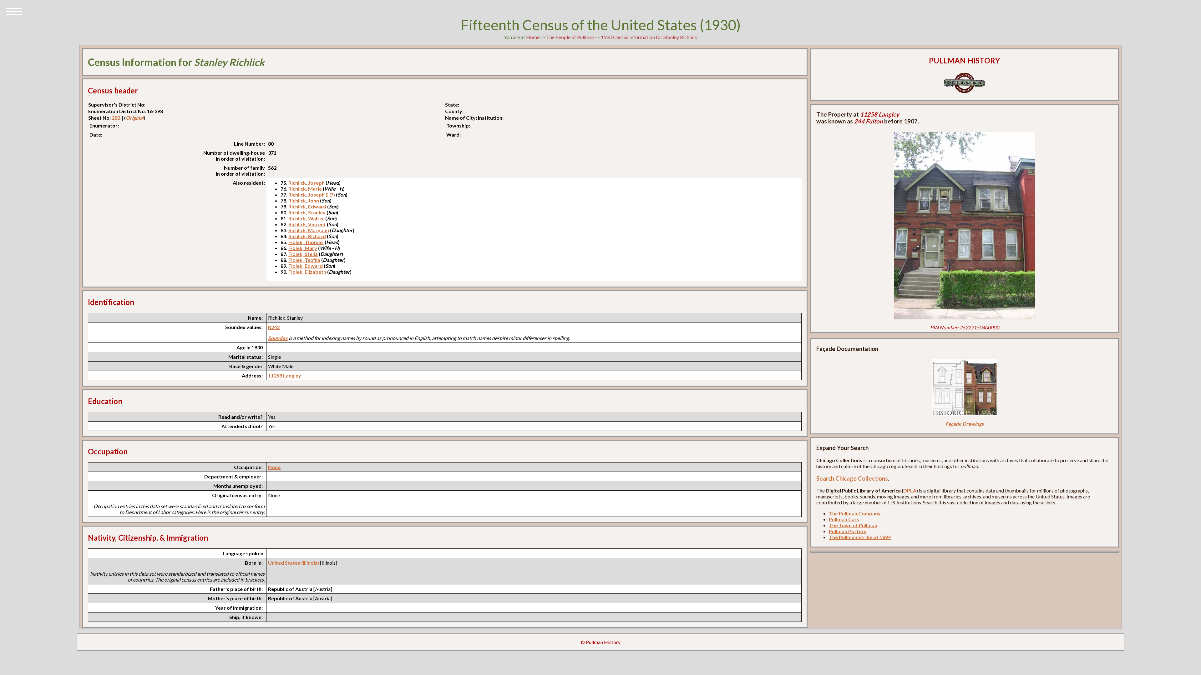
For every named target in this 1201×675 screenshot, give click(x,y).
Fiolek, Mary (302, 248)
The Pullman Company (855, 513)
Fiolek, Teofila (304, 260)
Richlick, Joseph (306, 183)
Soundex (278, 338)
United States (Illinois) (293, 563)
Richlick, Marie (305, 189)
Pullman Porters (847, 531)
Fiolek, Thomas (306, 242)
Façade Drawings (964, 424)
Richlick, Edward (307, 206)
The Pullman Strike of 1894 (860, 537)
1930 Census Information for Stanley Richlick (649, 37)
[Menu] (14, 11)
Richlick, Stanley (307, 212)
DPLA (909, 490)
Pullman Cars (844, 519)
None (274, 467)
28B (116, 118)
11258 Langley (284, 375)
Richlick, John (303, 200)
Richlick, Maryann (308, 230)
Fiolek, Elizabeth (307, 272)
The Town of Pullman (853, 525)
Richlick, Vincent (307, 224)
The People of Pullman (570, 37)
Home (533, 37)
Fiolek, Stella (303, 254)
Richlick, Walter (306, 218)
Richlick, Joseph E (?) (311, 195)
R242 (274, 327)
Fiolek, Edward (305, 266)
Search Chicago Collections (852, 478)
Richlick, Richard (307, 236)
